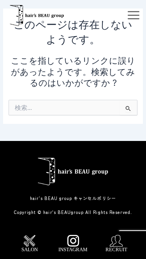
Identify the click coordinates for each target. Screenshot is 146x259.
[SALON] (29, 241)
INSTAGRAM (73, 249)
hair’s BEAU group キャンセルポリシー (73, 198)
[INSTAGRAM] (73, 241)
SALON (29, 249)
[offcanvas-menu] (133, 15)
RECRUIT (116, 249)
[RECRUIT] (116, 241)
